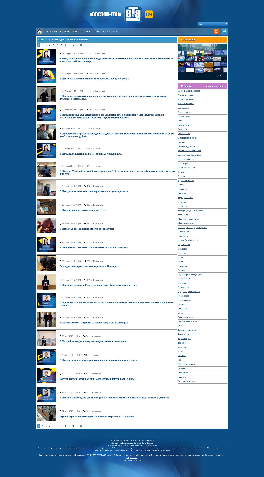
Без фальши (183, 108)
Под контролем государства (190, 274)
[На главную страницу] (39, 34)
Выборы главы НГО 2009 (189, 150)
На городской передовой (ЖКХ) (192, 227)
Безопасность (184, 112)
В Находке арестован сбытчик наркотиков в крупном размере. (94, 191)
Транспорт (182, 343)
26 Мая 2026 (67, 336)
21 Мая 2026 (67, 411)
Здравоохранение (186, 180)
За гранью (182, 172)
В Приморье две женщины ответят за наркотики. (87, 228)
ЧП (179, 360)
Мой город (183, 215)
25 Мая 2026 (67, 355)
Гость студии (184, 163)
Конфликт (182, 189)
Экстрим (182, 377)
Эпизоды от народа (187, 381)
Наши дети (183, 236)
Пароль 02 (182, 266)
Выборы (181, 142)
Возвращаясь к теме (187, 138)
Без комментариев (186, 104)
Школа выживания (186, 364)
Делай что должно (186, 168)
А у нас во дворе (185, 95)
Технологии (183, 334)
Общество (182, 249)
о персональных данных (132, 460)
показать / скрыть (216, 86)
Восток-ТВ (85, 31)
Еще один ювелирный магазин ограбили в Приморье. (89, 266)
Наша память (184, 232)
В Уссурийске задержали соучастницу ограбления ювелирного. (94, 341)
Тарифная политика (187, 330)
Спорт (180, 326)
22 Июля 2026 (68, 128)
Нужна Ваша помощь (188, 240)
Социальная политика (188, 321)
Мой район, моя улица (188, 219)
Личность (182, 206)
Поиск (96, 31)
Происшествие (184, 300)
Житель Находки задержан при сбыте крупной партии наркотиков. (97, 379)
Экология (182, 368)
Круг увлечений (185, 197)
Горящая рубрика (186, 159)
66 (81, 45)
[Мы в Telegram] (224, 34)
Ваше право (183, 125)
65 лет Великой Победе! (189, 91)
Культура (182, 202)
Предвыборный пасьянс (189, 291)
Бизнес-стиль (184, 116)
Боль (180, 121)
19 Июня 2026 (68, 280)
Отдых (181, 262)
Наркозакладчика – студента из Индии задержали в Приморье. (94, 322)
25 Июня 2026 (68, 224)
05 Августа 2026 (69, 110)
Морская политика (186, 223)
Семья (180, 313)
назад (41, 39)
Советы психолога (186, 317)
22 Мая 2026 (67, 392)
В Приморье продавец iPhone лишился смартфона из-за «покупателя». (98, 285)
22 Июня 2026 (68, 242)
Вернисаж (182, 129)
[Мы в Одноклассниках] (216, 34)
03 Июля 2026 (68, 166)
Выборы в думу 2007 (187, 146)
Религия (181, 304)
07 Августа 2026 (69, 91)
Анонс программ (185, 99)
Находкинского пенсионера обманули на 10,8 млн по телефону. (94, 247)
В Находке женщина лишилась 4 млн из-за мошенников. (91, 153)
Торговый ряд (184, 338)
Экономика (183, 373)
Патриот (181, 270)
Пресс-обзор (183, 296)
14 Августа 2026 (69, 73)
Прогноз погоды (109, 31)
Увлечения (182, 347)
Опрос (181, 257)
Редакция (52, 31)
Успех (180, 351)
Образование (184, 244)
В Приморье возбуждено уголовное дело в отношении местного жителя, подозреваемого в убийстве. (114, 397)
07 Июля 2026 (68, 149)
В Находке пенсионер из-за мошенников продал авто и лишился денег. (98, 360)
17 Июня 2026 (68, 317)
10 (73, 45)
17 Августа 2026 (69, 53)
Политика (182, 283)
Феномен (182, 356)
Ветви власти (184, 133)
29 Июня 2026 (68, 186)
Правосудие (183, 287)
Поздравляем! (184, 279)
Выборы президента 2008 (189, 155)
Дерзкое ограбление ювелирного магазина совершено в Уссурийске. (97, 416)
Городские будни (69, 31)
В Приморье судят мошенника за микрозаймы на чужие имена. (94, 78)
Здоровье (182, 176)
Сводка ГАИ (183, 309)
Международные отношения (191, 210)
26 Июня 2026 (68, 205)
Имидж (181, 185)
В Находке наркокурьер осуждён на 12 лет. (83, 210)
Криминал (100, 53)
